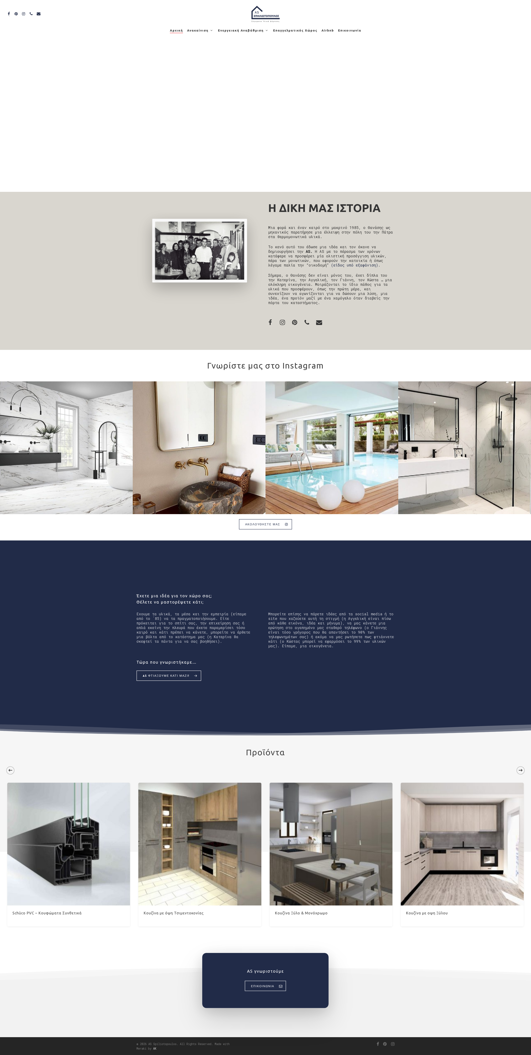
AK (154, 1048)
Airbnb (328, 30)
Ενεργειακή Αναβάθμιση (241, 30)
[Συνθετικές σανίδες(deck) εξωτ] (332, 447)
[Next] (520, 770)
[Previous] (10, 770)
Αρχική (176, 30)
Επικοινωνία (349, 30)
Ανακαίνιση (197, 30)
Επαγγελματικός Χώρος (295, 30)
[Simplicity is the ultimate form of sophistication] (199, 447)
